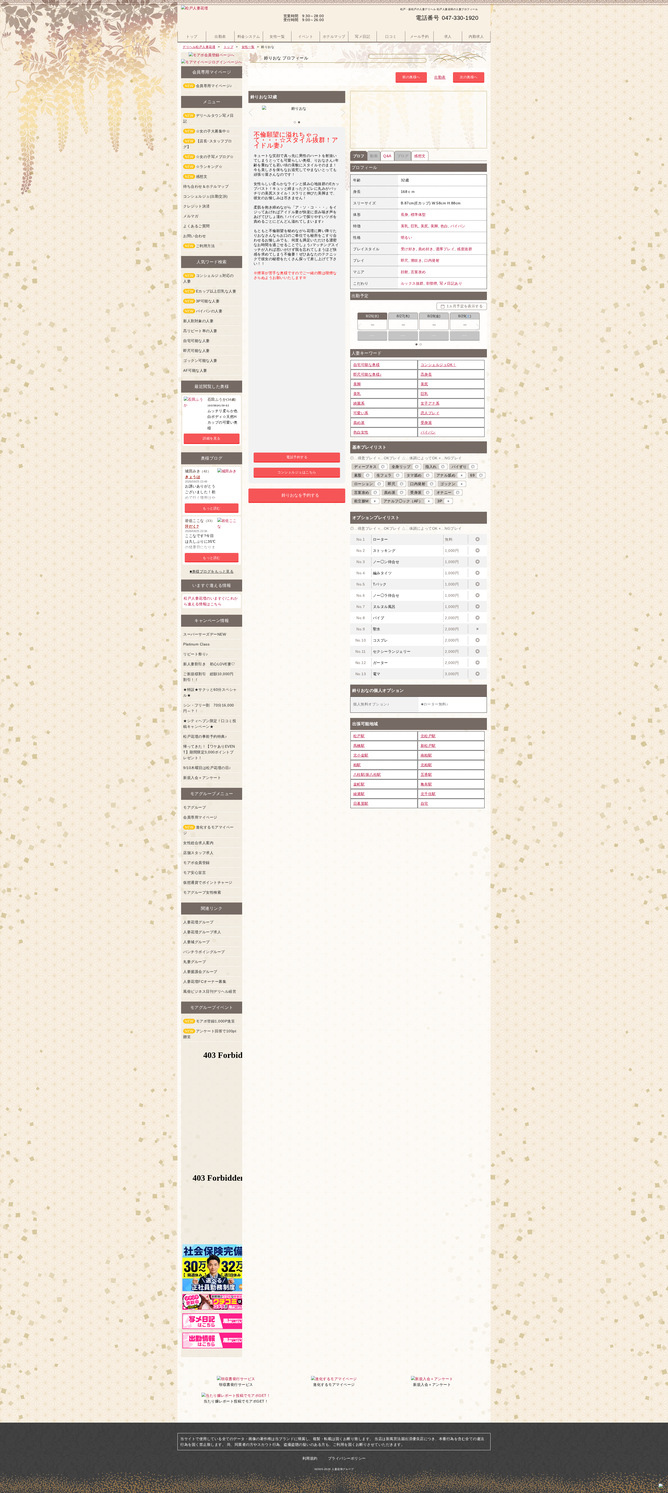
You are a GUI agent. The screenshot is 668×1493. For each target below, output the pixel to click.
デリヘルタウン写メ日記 (208, 118)
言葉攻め (418, 272)
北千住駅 (428, 794)
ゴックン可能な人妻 (200, 360)
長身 (404, 214)
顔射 (404, 272)
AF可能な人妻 (195, 370)
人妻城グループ (196, 942)
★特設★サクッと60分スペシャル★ (210, 692)
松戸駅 (359, 736)
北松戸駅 (428, 736)
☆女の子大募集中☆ (207, 131)
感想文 (420, 156)
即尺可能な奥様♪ (367, 374)
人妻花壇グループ (198, 922)
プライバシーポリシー (347, 1458)
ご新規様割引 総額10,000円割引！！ (208, 677)
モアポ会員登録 (196, 863)
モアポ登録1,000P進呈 (210, 1021)
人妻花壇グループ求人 (202, 932)
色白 (444, 226)
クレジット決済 (196, 206)
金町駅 (359, 784)
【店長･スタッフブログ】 (207, 144)
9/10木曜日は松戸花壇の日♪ (207, 768)
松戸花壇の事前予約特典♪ (205, 736)
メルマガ (190, 216)
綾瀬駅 (359, 794)
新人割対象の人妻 (198, 321)
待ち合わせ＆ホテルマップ (206, 186)
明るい (406, 237)
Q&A (387, 156)
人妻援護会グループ (200, 972)
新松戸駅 (428, 746)
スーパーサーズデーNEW (204, 634)
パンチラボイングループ (204, 952)
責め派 (359, 423)
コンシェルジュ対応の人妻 (208, 278)
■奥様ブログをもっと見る (212, 571)
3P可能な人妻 (202, 301)
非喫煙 (431, 283)
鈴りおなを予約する (300, 495)
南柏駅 (426, 755)
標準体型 (418, 214)
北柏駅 (426, 765)
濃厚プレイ (445, 249)
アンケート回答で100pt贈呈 (209, 1034)
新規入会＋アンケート (202, 778)
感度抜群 (464, 249)
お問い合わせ (194, 236)
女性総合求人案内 (198, 843)
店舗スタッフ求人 (198, 853)
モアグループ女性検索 (202, 892)
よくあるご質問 (196, 226)
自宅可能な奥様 (366, 365)
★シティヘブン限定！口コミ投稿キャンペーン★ (209, 724)
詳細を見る (211, 438)
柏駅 (357, 765)
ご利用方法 (200, 246)
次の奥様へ (469, 77)
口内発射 (431, 260)
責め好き (425, 249)
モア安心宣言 (194, 872)
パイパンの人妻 (203, 311)
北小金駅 (360, 755)
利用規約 (310, 1458)
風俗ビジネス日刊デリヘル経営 (209, 991)
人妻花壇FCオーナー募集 (204, 981)
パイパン (458, 226)
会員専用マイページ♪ (208, 86)
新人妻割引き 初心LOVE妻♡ (209, 664)
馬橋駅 (359, 746)
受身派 (426, 423)
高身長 (426, 374)
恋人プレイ (430, 413)
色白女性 (360, 432)
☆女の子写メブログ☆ (209, 157)
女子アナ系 (430, 403)
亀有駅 (426, 784)
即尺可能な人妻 (196, 351)
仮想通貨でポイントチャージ (207, 882)
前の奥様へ (411, 77)
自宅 (424, 803)
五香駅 (426, 774)
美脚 (434, 226)
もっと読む (211, 508)
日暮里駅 (360, 803)
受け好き (408, 249)
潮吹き (416, 260)
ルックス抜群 (412, 283)
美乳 (404, 226)
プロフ (359, 156)
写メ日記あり (450, 283)
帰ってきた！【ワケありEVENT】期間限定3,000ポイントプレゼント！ (209, 752)
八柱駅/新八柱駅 (367, 774)
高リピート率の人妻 (200, 331)
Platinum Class (196, 644)
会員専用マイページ (200, 817)
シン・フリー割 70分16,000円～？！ (208, 708)
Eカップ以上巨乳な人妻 (210, 291)
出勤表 (440, 77)
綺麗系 (359, 403)
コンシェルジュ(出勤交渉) (205, 196)
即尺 (404, 260)
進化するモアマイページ (208, 830)
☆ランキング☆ (203, 166)
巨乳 (414, 226)
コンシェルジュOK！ (438, 365)
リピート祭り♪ (195, 654)
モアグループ (194, 807)
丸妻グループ (194, 962)
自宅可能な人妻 (196, 341)
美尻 (424, 226)
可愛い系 (360, 413)
